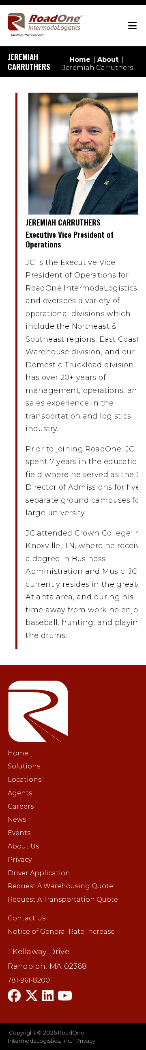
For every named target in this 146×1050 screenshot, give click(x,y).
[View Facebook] (14, 996)
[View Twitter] (31, 996)
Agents (20, 793)
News (17, 819)
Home (18, 753)
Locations (24, 779)
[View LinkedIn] (48, 996)
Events (19, 833)
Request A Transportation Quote (63, 899)
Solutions (24, 766)
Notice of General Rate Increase (61, 931)
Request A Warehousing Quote (60, 886)
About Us (23, 846)
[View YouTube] (65, 996)
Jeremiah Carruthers (97, 68)
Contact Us (26, 918)
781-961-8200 (29, 980)
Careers (21, 806)
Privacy (20, 859)
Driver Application (39, 873)
